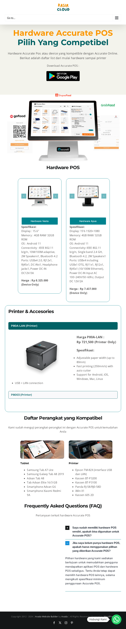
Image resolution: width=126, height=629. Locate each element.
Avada (64, 616)
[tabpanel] (63, 361)
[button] (23, 196)
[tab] (63, 326)
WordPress (109, 616)
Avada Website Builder (46, 616)
